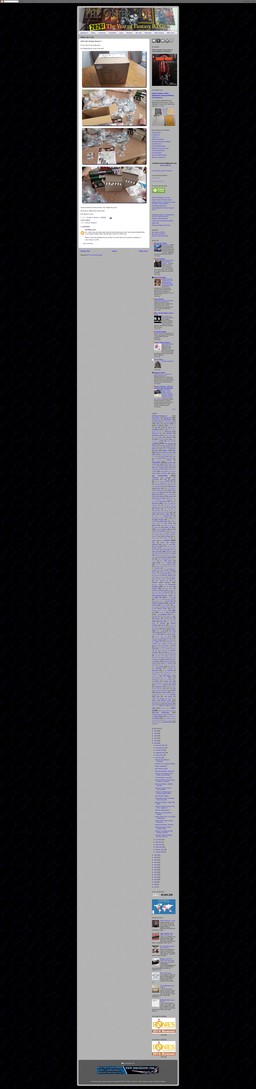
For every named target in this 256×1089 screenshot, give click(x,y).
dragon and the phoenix (159, 498)
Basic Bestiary (168, 443)
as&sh (167, 439)
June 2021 (159, 839)
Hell (159, 536)
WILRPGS (162, 708)
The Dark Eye (167, 672)
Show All (174, 409)
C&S (157, 456)
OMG (168, 605)
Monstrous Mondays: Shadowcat (164, 771)
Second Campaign (157, 640)
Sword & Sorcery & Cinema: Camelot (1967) (163, 788)
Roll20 (157, 631)
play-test (157, 618)
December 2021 (160, 745)
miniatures (94, 223)
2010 (155, 879)
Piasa (159, 616)
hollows (154, 540)
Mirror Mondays (160, 580)
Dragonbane (173, 498)
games (154, 525)
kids (153, 559)
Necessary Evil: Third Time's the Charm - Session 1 (167, 262)
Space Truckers (162, 650)
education (154, 507)
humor (162, 542)
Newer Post (85, 251)
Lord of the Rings (171, 566)
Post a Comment (88, 243)
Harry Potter (165, 534)
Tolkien (153, 679)
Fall (166, 512)
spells (162, 652)
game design (168, 523)
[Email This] (81, 220)
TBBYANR (159, 668)
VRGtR (154, 698)
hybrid (163, 544)
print (171, 618)
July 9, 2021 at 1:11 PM (92, 240)
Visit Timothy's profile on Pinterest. (162, 171)
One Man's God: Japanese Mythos (165, 764)
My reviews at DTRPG (158, 232)
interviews (173, 548)
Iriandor (172, 549)
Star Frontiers (163, 654)
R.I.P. (167, 621)
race (172, 621)
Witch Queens (159, 33)
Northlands (173, 599)
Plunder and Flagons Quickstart (161, 225)
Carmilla (160, 458)
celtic (174, 458)
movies (154, 588)
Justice (154, 557)
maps (160, 573)
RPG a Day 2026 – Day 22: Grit (162, 374)
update (168, 686)
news (171, 593)
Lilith (174, 564)
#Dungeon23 (167, 418)
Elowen (158, 509)
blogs (174, 450)
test (163, 670)
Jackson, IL (155, 137)
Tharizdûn (170, 670)
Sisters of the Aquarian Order (162, 647)
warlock (154, 700)
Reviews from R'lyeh (160, 243)
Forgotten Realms (158, 520)
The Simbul (164, 674)
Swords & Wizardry (166, 663)
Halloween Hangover (170, 532)
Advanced (168, 431)
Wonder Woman (167, 714)
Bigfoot (165, 447)
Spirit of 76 (154, 654)
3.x (175, 424)
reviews (173, 629)
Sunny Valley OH (169, 657)
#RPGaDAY (167, 420)
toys (174, 679)
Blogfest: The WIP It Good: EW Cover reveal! (167, 959)
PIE (163, 616)
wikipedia (171, 705)
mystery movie (172, 590)
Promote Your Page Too (158, 181)
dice (166, 490)
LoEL (164, 566)
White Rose (155, 705)
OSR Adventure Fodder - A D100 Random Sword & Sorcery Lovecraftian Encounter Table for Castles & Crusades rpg (163, 394)
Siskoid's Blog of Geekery (162, 342)
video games (168, 696)
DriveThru (155, 503)
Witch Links (170, 33)
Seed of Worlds (159, 299)
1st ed (174, 422)
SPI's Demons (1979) (161, 768)
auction (155, 441)
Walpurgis (162, 698)
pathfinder (163, 614)
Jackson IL (169, 552)
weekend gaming (166, 702)
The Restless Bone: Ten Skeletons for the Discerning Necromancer (163, 215)
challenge (169, 460)
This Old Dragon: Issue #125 (163, 777)
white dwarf (168, 704)
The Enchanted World (158, 150)
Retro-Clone (155, 629)
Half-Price (160, 532)
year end (159, 720)
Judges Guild (171, 555)
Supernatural (172, 659)
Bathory (154, 445)
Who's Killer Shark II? (168, 344)
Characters (102, 33)
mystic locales (157, 592)
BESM (153, 447)
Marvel (172, 573)
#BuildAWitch (156, 418)
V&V (171, 688)
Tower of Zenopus (159, 259)
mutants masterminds (158, 590)
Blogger (163, 1081)
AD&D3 (160, 431)
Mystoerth (148, 33)
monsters (167, 582)
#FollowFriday (156, 420)
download (171, 494)
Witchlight (154, 714)
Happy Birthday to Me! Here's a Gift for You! (166, 934)
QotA (161, 621)
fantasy (154, 514)
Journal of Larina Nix (160, 555)
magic (167, 570)
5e (163, 426)
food (173, 518)
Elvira (171, 508)
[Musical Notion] (158, 333)
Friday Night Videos (162, 521)
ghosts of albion (170, 527)
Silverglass (166, 645)
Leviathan (157, 564)
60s (169, 425)
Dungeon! (154, 505)
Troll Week (166, 683)
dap (171, 483)
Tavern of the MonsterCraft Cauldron (162, 221)
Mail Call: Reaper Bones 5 (162, 810)
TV (160, 684)
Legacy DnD (171, 563)
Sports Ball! (155, 223)
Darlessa (162, 484)
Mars (165, 573)
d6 (156, 483)
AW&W (161, 441)
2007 (155, 887)
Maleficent (154, 573)
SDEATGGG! (155, 638)
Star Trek (173, 654)
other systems (171, 612)
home (161, 540)
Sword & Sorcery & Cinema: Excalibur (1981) (163, 827)
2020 (155, 855)
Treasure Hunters (156, 683)
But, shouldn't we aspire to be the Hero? (167, 947)
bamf (174, 441)
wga (160, 704)
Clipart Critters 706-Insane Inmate (162, 200)
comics (173, 473)
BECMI (170, 445)
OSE (170, 610)
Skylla (154, 648)
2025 (155, 733)
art (153, 439)
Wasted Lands (166, 700)
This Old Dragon (156, 153)
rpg (163, 631)
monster (154, 582)
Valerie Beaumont (156, 690)
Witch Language (162, 710)
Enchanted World (156, 510)
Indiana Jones (164, 548)
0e (152, 422)
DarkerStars (155, 484)
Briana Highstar (164, 454)
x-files (172, 718)
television (155, 670)
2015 (155, 867)
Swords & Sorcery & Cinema (160, 148)
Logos (121, 33)
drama (172, 501)
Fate (174, 514)
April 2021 (159, 844)
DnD (170, 492)
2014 (155, 869)
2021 (155, 743)
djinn (155, 492)
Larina (154, 563)
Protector (160, 620)
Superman (163, 659)
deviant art (159, 490)
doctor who (155, 494)
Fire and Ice (160, 518)
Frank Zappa (171, 519)
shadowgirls (155, 643)
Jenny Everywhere (165, 553)
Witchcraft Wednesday (160, 712)
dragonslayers (163, 501)
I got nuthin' (172, 544)
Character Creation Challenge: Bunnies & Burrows (163, 835)
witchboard (171, 710)
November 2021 (160, 748)
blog (156, 450)
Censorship (158, 460)
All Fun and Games (165, 973)
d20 (174, 481)
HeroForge (167, 536)
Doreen (165, 494)
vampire (173, 690)
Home (114, 251)
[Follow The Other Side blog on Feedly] (158, 192)
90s (166, 428)
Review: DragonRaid (161, 766)
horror (167, 540)
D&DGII (168, 481)
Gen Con (157, 527)
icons (156, 546)
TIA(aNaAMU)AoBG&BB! (158, 677)
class (174, 466)
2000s (158, 424)
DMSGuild (162, 492)
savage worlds (159, 636)
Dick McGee (88, 230)
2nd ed (166, 424)
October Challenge (158, 603)
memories (161, 577)
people (153, 616)
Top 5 (159, 679)
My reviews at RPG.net (159, 234)
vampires (173, 692)
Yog (153, 722)
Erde (172, 510)
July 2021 (159, 757)
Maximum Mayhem (167, 575)
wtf (164, 718)
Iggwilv (161, 546)
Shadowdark (169, 641)
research (162, 627)
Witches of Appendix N (158, 157)
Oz (157, 614)
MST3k (164, 588)
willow (154, 708)
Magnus (162, 571)
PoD (165, 618)
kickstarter (168, 557)
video (158, 696)
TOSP (164, 679)
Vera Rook (165, 694)
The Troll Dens (158, 359)
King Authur (165, 559)
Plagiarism (168, 616)
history (171, 538)
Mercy (167, 577)
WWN (167, 718)
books (154, 454)
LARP (162, 562)
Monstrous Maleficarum (158, 584)
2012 (155, 874)
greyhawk (163, 531)
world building (158, 716)
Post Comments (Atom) (95, 255)
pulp (172, 620)
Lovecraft (157, 568)
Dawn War (160, 486)
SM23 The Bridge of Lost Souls (161, 197)
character (156, 462)
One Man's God (156, 144)
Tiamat (170, 678)
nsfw (155, 601)
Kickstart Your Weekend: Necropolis (162, 760)
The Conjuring (155, 672)
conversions (155, 479)
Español (154, 512)
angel (155, 437)
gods (171, 529)
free (153, 521)
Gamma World (164, 525)
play (174, 616)
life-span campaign (166, 564)
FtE (160, 523)
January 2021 (160, 852)
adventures (155, 435)
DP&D (154, 496)
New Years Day (163, 593)
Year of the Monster (169, 720)
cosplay (173, 479)
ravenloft (162, 623)
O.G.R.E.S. (161, 601)
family (171, 512)
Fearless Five (157, 516)
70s (153, 428)
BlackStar (173, 448)
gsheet (171, 531)
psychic (167, 620)
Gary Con (173, 525)
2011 (155, 877)
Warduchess (170, 698)
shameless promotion (167, 643)
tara (162, 667)
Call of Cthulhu (164, 456)
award (168, 441)
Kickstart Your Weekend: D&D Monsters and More (164, 831)
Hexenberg (164, 538)
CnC (155, 471)
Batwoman (162, 445)
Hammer (157, 534)
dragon (171, 496)
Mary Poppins (155, 575)
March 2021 (159, 847)
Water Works (165, 245)
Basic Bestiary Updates (162, 796)
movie (170, 586)
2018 (155, 860)
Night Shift (158, 597)
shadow (174, 640)
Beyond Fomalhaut (160, 277)
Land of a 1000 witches (164, 561)
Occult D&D (169, 601)
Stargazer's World (159, 372)
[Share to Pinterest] (89, 220)
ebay (162, 505)
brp (170, 454)
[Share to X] (85, 220)
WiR (168, 708)
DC (167, 486)
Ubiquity (165, 685)
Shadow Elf (158, 641)
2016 (155, 865)
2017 (155, 862)
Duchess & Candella (168, 503)
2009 (155, 882)
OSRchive (161, 612)
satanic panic (172, 634)
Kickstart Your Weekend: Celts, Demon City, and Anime (164, 774)
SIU (173, 647)
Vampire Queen (161, 692)
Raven (153, 623)
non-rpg (173, 597)
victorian (173, 694)
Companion (155, 477)
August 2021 (159, 755)
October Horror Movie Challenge (161, 141)
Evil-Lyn (160, 512)
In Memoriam (169, 546)
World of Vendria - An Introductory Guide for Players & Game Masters (163, 202)
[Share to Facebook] (87, 220)
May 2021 (159, 842)
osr (153, 612)
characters (170, 462)
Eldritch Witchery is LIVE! (167, 920)
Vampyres (156, 694)
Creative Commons (159, 481)
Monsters (129, 33)
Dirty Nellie (173, 490)
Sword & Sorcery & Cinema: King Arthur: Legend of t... (164, 807)
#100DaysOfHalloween (159, 416)
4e (157, 426)
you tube (158, 722)
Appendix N (169, 437)
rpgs (161, 632)
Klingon (172, 559)
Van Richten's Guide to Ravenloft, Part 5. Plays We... (165, 799)
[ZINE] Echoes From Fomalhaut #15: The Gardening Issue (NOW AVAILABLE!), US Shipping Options (168, 282)
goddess (164, 529)
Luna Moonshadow (168, 568)
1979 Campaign (165, 422)
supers (156, 661)
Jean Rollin (155, 553)
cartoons (168, 458)
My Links (139, 33)
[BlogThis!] (83, 220)
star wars (158, 655)
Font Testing (165, 316)
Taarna (161, 665)
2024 (155, 736)
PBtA (172, 614)
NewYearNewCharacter (160, 595)
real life (163, 625)
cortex (165, 479)
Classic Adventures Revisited (159, 469)
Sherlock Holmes (156, 645)
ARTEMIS (160, 439)
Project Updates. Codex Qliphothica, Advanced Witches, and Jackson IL (163, 95)
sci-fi (169, 636)
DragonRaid (155, 501)
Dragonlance (158, 499)
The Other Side (155, 177)
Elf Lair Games (171, 507)
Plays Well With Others (159, 146)
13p (157, 422)
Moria (164, 586)
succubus (154, 657)
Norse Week (165, 599)
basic (156, 443)
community (163, 475)
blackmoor (164, 448)
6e (173, 425)
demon (173, 486)
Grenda (154, 531)
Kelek (160, 557)
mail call (87, 223)
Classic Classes (172, 469)
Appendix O (84, 33)
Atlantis (174, 439)
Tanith (157, 666)
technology (169, 668)
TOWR (169, 679)
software (168, 648)
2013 (155, 872)
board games (169, 452)
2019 (155, 857)
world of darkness (171, 716)
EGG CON (161, 507)
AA (164, 429)
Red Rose (171, 625)
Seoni (167, 640)
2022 (155, 740)
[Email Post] (110, 217)
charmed (161, 464)
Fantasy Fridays (165, 514)
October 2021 (160, 750)
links (156, 566)
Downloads (112, 33)
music (170, 588)
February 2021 (160, 849)
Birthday (172, 447)
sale (165, 634)
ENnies (166, 510)
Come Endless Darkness (159, 473)
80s (159, 428)
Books (93, 33)
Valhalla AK (165, 690)
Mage (161, 570)
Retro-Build (170, 627)
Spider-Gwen (171, 652)
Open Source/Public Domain (163, 607)
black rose (155, 448)
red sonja (154, 627)
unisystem (158, 687)
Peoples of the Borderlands (160, 218)
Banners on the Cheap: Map (160, 236)
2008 (155, 884)
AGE (165, 435)
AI (168, 435)
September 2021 (161, 752)
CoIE (172, 471)
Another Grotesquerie (168, 361)
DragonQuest (169, 499)
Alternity (174, 435)
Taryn (174, 666)
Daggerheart (163, 483)
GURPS (154, 532)
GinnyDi (158, 529)
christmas (166, 466)
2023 (155, 738)
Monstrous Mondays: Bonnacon (164, 824)
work (174, 714)
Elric (165, 508)
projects (154, 620)
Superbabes (155, 659)
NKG (167, 597)
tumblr (156, 684)
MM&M (171, 580)
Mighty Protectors (161, 578)
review (164, 629)
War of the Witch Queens (159, 155)
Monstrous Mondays (158, 139)
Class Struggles (159, 467)
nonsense (157, 599)
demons (158, 488)
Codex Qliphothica (164, 471)
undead (173, 685)
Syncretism (155, 665)
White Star (163, 705)
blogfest (164, 450)
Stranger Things (169, 655)
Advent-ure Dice (157, 433)
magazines (154, 570)
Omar (162, 605)
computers (168, 477)
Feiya (153, 518)
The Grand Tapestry (160, 332)
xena (153, 720)
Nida (174, 595)
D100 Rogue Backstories (159, 206)
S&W (159, 634)
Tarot (169, 666)
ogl (169, 603)
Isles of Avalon (157, 552)
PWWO (154, 621)
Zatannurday (167, 722)
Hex (175, 536)
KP (152, 560)
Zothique (154, 723)
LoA (160, 566)
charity (154, 464)
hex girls (156, 538)
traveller (156, 681)
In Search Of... (156, 135)
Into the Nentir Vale (160, 550)
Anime (160, 437)
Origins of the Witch (161, 610)
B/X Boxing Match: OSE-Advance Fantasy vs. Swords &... (165, 780)
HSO (153, 542)
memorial (154, 577)
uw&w (164, 688)
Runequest (168, 632)
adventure (169, 433)
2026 (155, 731)
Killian (159, 559)
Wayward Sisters (156, 702)
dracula (161, 496)
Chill (158, 466)
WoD (160, 714)
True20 (174, 683)
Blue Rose (159, 452)
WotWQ (156, 718)
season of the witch (166, 638)
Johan (174, 553)
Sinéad (174, 645)
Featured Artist (156, 132)
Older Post (143, 251)
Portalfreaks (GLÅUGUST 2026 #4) (163, 300)
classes (170, 467)
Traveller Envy (167, 681)
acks (169, 429)
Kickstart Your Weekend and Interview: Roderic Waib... (163, 792)
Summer (161, 657)
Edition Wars (170, 505)
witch (173, 708)
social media (161, 648)
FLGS (167, 518)
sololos (151, 1081)
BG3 (159, 447)
